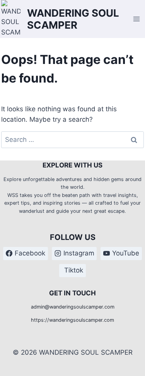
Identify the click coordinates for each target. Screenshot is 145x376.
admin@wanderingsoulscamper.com (72, 307)
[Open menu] (137, 19)
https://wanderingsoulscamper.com (72, 320)
